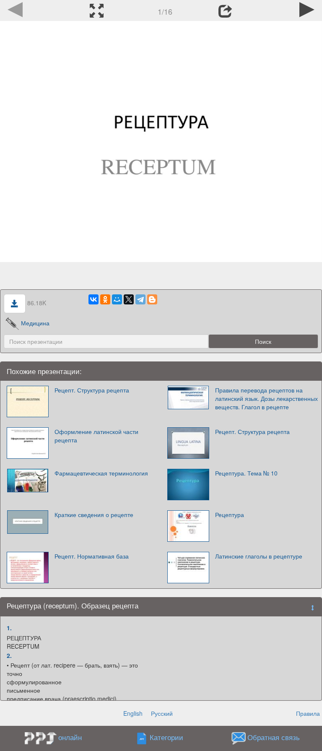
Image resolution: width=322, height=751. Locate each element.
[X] (129, 299)
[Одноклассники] (105, 299)
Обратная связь (273, 738)
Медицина (35, 323)
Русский (162, 713)
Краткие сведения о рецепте (94, 514)
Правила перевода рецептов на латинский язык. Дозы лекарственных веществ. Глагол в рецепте (266, 398)
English (133, 713)
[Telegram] (140, 299)
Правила (308, 713)
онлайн (70, 737)
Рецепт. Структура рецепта (92, 390)
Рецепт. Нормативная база (92, 556)
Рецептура (229, 514)
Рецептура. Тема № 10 (246, 473)
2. (9, 655)
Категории (166, 738)
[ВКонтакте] (93, 299)
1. (9, 628)
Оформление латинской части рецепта (96, 435)
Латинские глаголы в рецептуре (258, 556)
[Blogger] (152, 299)
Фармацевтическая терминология (101, 473)
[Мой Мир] (117, 299)
